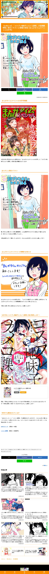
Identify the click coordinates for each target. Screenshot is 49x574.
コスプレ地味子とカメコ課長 (20, 449)
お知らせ (11, 449)
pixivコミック (4, 426)
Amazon (23, 392)
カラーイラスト (5, 449)
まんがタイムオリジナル (6, 451)
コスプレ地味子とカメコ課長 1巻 (22, 388)
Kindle (16, 392)
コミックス (29, 449)
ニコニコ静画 (4, 431)
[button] (45, 323)
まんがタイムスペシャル (37, 449)
